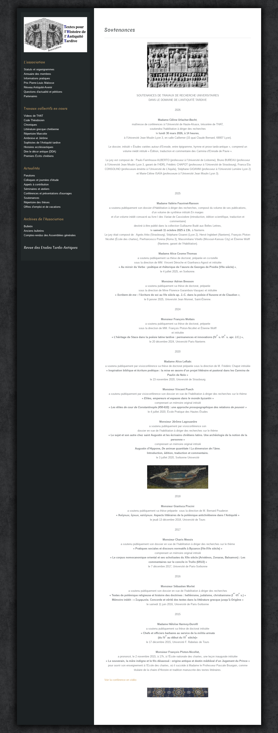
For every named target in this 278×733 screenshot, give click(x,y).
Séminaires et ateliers (36, 188)
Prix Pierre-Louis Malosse (39, 82)
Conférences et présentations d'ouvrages (48, 193)
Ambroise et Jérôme (36, 138)
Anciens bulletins (34, 230)
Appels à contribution (36, 184)
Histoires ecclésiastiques (38, 147)
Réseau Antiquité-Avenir (38, 87)
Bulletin (28, 226)
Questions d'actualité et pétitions (43, 91)
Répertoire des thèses (37, 202)
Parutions (29, 175)
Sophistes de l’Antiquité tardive (42, 142)
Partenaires (30, 96)
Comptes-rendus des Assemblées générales (50, 235)
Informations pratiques (37, 78)
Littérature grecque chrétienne (41, 129)
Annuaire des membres (37, 73)
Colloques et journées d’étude (41, 180)
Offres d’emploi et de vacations (42, 206)
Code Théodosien (34, 120)
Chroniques (30, 124)
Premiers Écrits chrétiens (39, 156)
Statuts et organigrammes (39, 69)
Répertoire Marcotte (35, 133)
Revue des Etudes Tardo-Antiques (51, 247)
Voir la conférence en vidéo (120, 679)
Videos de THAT (33, 115)
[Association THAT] (55, 34)
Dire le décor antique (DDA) (40, 151)
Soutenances (31, 197)
